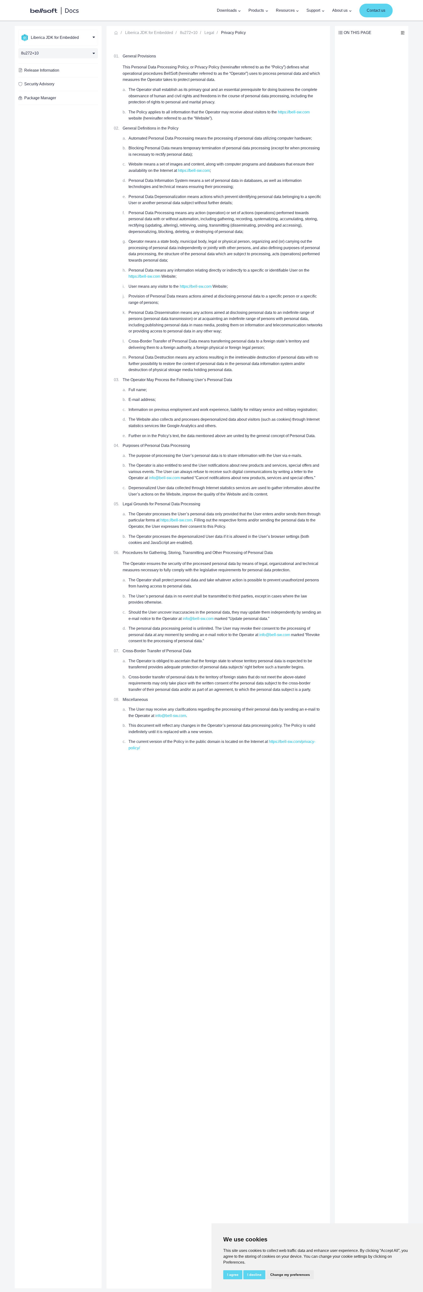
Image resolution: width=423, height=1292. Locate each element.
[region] (58, 657)
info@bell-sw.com (164, 478)
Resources (285, 10)
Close (403, 32)
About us (340, 10)
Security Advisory (39, 84)
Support (313, 10)
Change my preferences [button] (290, 1275)
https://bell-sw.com (294, 112)
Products (256, 10)
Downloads (227, 10)
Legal (209, 33)
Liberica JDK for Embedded (149, 33)
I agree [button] (232, 1275)
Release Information (41, 70)
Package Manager (40, 98)
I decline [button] (254, 1275)
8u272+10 (189, 33)
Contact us (376, 10)
